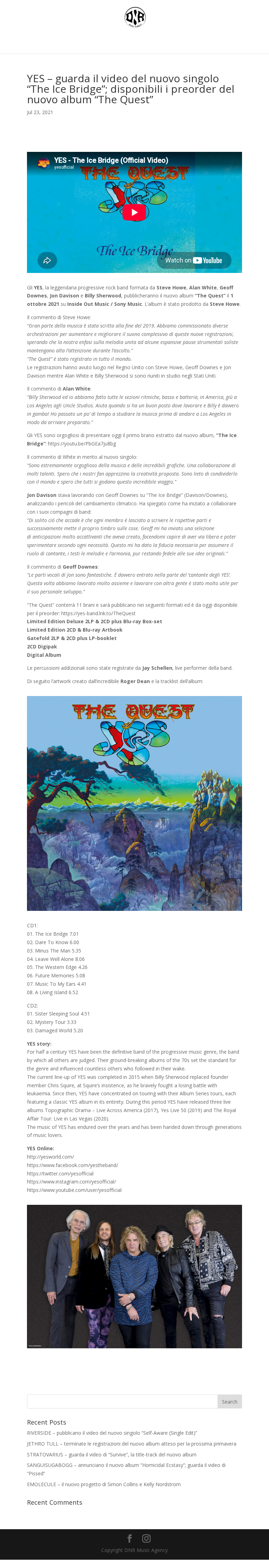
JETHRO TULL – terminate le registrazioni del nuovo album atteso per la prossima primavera (131, 1443)
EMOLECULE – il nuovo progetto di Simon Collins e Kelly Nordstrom (104, 1484)
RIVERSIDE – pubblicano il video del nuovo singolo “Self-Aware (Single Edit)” (112, 1432)
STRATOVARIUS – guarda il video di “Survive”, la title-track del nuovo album (111, 1454)
